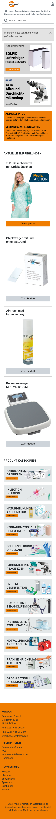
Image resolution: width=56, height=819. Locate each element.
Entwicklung (8, 778)
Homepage (7, 758)
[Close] (50, 33)
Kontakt (6, 771)
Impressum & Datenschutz (16, 754)
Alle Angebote (28, 223)
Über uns (6, 775)
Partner (5, 789)
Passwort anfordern (12, 747)
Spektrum (7, 782)
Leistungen (7, 786)
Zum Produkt (28, 298)
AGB (4, 750)
